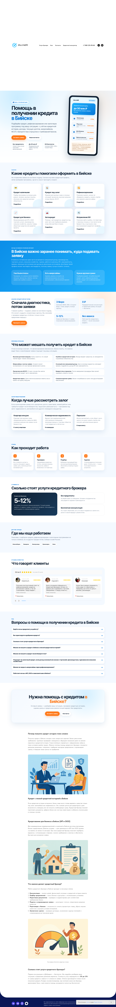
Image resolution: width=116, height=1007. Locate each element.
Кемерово (26, 544)
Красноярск (46, 544)
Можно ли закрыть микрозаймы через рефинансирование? (33, 667)
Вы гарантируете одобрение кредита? (26, 635)
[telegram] (99, 45)
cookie (87, 1002)
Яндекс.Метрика (98, 1002)
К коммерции (49, 427)
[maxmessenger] (102, 45)
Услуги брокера (43, 45)
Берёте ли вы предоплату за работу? (25, 629)
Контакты (58, 45)
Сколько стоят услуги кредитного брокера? (28, 641)
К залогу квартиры (20, 427)
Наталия (85, 581)
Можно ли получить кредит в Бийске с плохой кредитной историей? (36, 647)
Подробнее (17, 204)
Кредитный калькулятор (70, 45)
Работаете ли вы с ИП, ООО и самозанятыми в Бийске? (32, 673)
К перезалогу (81, 425)
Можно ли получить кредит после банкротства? (30, 654)
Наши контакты (34, 137)
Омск (53, 544)
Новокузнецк (35, 544)
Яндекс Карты (20, 596)
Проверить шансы (19, 323)
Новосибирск (16, 544)
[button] (15, 600)
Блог (51, 45)
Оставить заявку (18, 137)
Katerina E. (25, 581)
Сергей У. (55, 581)
